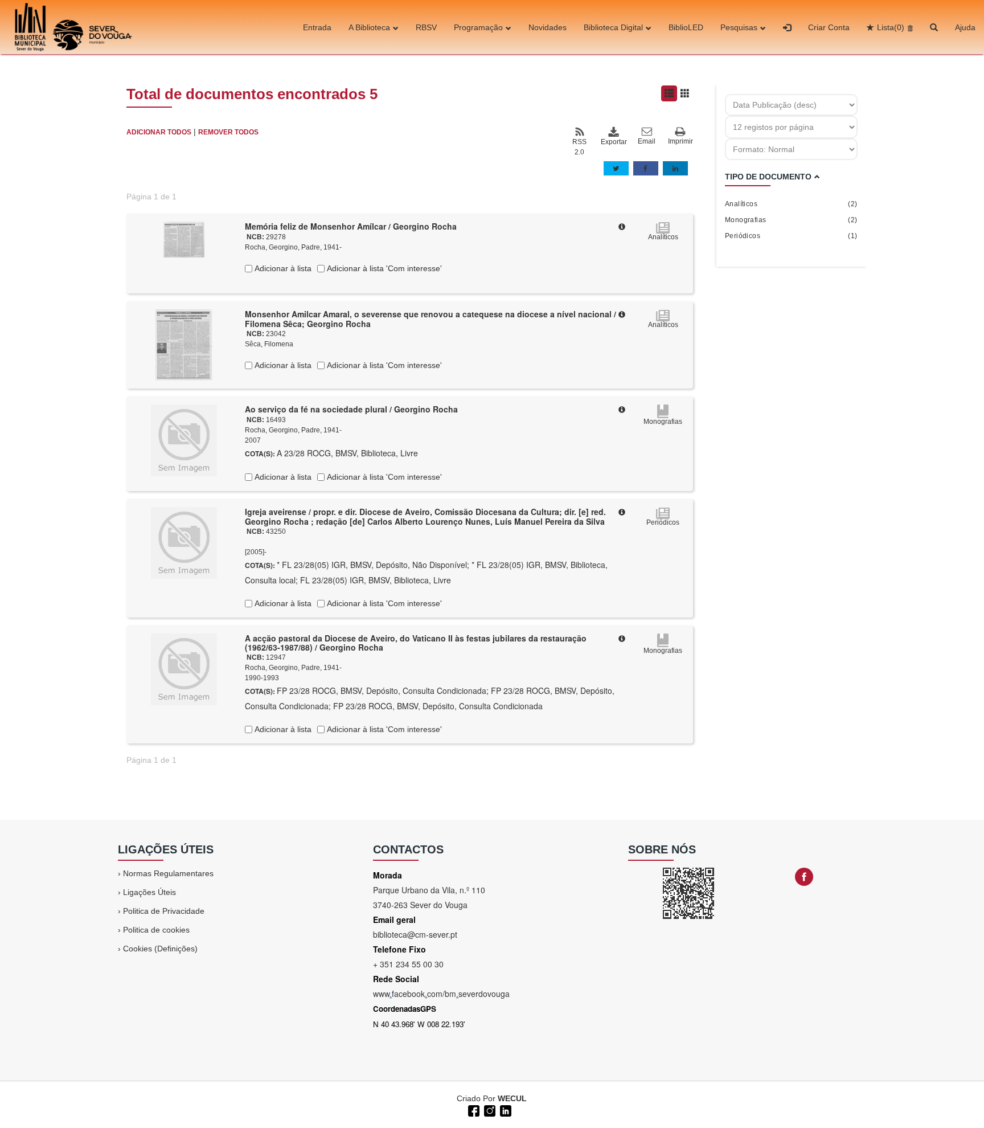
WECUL (512, 1098)
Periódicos (791, 236)
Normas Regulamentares (168, 873)
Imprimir (680, 141)
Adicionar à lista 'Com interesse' (383, 268)
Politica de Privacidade (163, 911)
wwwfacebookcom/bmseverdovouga (441, 993)
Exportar (613, 142)
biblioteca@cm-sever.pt (415, 934)
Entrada (317, 27)
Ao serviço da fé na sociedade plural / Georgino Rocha (351, 409)
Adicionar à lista (281, 268)
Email (646, 141)
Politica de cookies (156, 929)
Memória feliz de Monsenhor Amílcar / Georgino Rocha (351, 226)
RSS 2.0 (579, 147)
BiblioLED (686, 27)
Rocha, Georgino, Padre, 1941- (293, 247)
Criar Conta (829, 27)
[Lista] (669, 93)
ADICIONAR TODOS (158, 132)
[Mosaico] (685, 93)
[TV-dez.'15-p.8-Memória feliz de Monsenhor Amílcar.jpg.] (183, 238)
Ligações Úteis (149, 892)
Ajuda (965, 27)
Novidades (547, 27)
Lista (890, 27)
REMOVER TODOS (228, 132)
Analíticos (791, 204)
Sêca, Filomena (269, 344)
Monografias (791, 220)
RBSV (426, 27)
